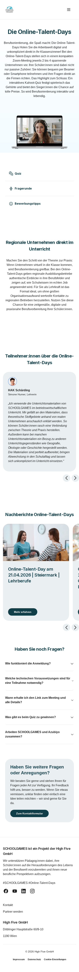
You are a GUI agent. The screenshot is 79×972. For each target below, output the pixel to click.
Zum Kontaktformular (30, 813)
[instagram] (32, 891)
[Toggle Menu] (70, 9)
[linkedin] (23, 891)
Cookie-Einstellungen (55, 959)
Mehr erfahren (22, 611)
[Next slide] (75, 478)
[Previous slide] (66, 478)
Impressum (19, 959)
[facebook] (6, 891)
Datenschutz (34, 959)
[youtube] (15, 891)
